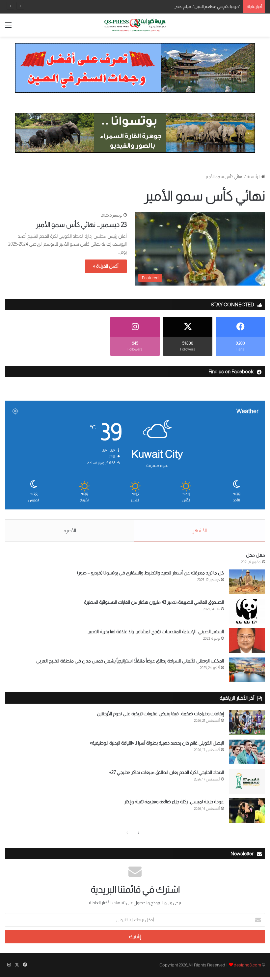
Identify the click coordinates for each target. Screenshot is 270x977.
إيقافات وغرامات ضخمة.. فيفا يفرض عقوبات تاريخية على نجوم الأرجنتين (160, 713)
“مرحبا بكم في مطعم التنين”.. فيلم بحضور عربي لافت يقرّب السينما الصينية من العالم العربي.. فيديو (158, 6)
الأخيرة (70, 530)
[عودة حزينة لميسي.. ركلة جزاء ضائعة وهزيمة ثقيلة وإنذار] (247, 810)
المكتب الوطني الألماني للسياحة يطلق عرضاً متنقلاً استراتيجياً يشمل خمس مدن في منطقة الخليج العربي (130, 660)
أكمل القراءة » (106, 266)
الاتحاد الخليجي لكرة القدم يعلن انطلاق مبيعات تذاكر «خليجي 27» (166, 772)
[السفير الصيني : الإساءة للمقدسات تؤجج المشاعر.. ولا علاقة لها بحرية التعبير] (247, 640)
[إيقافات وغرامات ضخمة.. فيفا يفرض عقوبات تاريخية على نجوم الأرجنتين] (247, 722)
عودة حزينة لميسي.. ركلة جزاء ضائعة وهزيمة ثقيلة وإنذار (174, 801)
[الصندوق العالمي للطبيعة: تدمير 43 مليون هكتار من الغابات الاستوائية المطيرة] (247, 611)
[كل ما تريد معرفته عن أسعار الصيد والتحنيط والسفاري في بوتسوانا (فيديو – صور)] (247, 581)
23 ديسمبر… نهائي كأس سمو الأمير (81, 224)
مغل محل (255, 555)
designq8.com (247, 964)
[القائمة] (8, 27)
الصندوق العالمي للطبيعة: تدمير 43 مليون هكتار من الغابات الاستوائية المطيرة (154, 602)
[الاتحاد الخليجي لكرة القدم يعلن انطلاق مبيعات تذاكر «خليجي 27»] (247, 781)
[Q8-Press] (135, 25)
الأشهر (200, 530)
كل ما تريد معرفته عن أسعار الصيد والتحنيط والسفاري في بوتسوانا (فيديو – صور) (150, 572)
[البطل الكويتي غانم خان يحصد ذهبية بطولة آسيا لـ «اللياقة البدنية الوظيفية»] (247, 752)
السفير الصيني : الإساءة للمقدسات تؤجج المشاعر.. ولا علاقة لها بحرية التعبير (156, 631)
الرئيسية (254, 176)
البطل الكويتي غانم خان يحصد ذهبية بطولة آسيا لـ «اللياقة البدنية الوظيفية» (157, 743)
